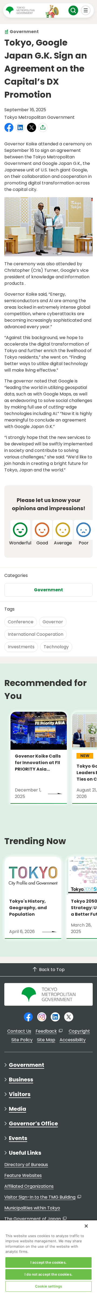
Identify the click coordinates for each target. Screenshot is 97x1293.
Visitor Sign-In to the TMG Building (39, 1197)
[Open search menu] (73, 10)
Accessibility (73, 1040)
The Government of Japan (32, 1219)
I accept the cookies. (48, 1262)
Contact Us (19, 1031)
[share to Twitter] (31, 127)
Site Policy (22, 1040)
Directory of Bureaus (26, 1164)
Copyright (79, 1031)
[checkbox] (20, 533)
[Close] (86, 1226)
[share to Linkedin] (20, 127)
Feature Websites (23, 1175)
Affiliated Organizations (29, 1186)
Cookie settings (48, 1286)
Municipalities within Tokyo (32, 1208)
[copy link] (42, 127)
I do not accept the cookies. (48, 1274)
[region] (48, 1256)
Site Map (46, 1040)
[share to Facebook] (8, 127)
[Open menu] (86, 10)
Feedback (46, 1031)
